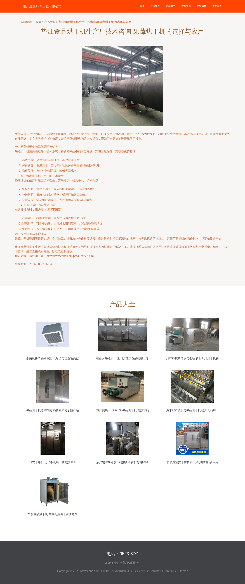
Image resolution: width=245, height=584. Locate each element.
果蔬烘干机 (107, 571)
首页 (142, 6)
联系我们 (186, 6)
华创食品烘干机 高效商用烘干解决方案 (52, 514)
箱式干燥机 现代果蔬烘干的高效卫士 (52, 462)
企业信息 (201, 6)
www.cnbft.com (89, 571)
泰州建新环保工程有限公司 (42, 6)
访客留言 (217, 6)
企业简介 (155, 6)
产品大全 (170, 6)
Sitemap (183, 571)
